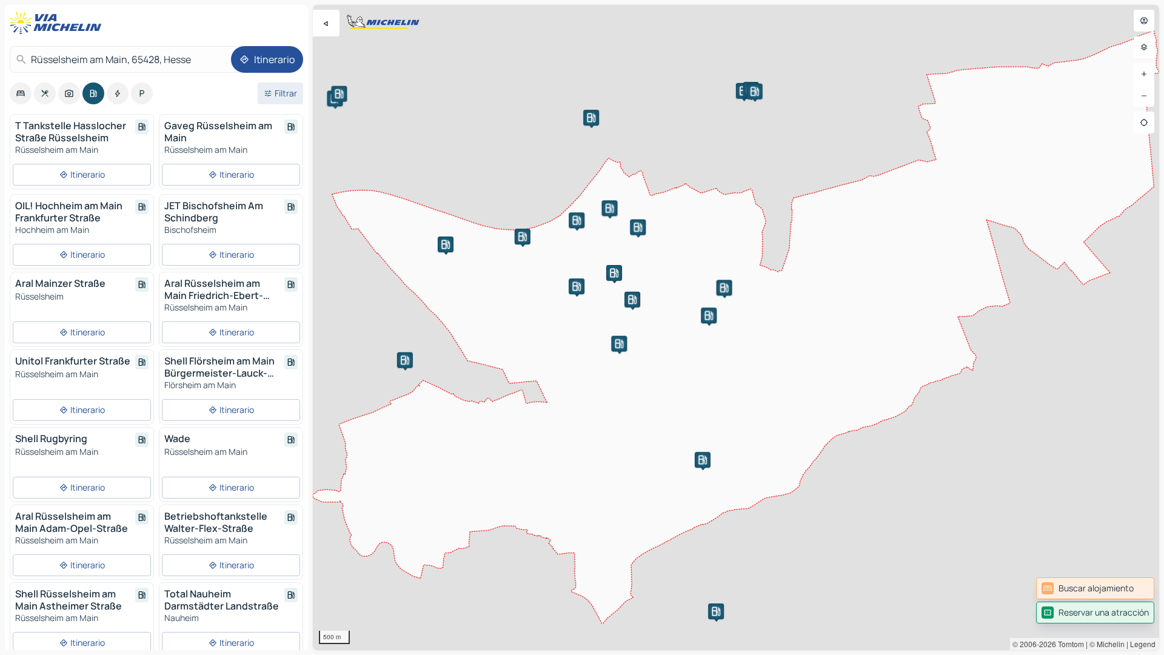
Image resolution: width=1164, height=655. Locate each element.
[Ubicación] (1144, 122)
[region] (736, 327)
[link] (1095, 588)
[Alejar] (1144, 96)
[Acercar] (1144, 74)
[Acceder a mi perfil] (1144, 21)
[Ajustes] (1144, 47)
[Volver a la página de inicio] (58, 23)
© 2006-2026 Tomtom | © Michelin (1068, 644)
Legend (1143, 644)
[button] (614, 273)
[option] (21, 93)
